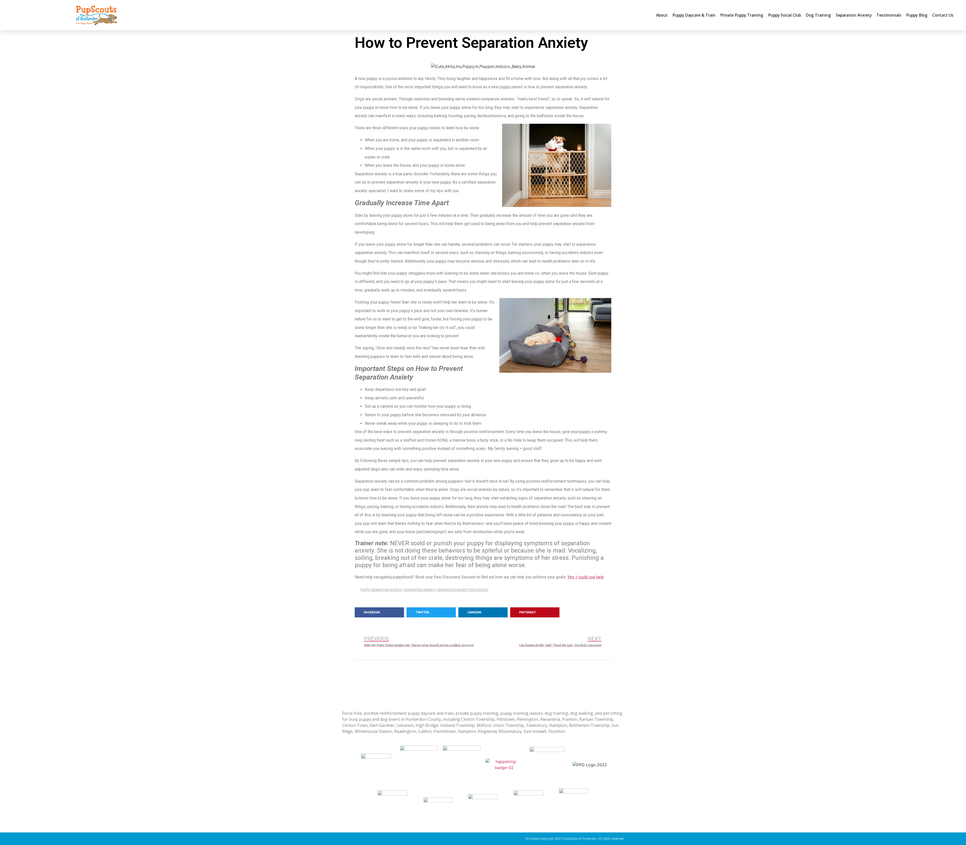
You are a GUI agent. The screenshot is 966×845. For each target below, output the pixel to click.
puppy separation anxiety (381, 590)
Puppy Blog (917, 15)
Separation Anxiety (854, 15)
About (662, 15)
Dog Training (818, 15)
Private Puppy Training (741, 15)
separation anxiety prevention (462, 590)
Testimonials (888, 15)
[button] (379, 612)
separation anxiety (419, 590)
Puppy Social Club (784, 15)
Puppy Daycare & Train (693, 15)
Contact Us (942, 15)
